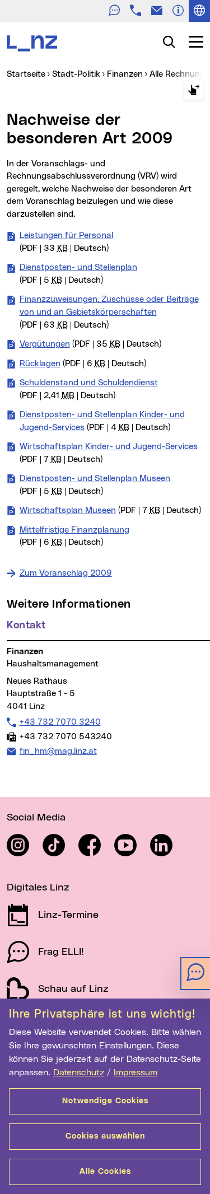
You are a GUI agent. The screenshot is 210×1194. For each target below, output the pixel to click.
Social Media (36, 818)
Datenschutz (78, 1072)
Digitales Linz (38, 888)
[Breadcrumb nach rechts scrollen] (193, 90)
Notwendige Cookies (105, 1101)
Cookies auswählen (105, 1136)
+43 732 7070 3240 (60, 721)
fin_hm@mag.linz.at (58, 751)
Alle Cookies (105, 1172)
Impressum (135, 1072)
